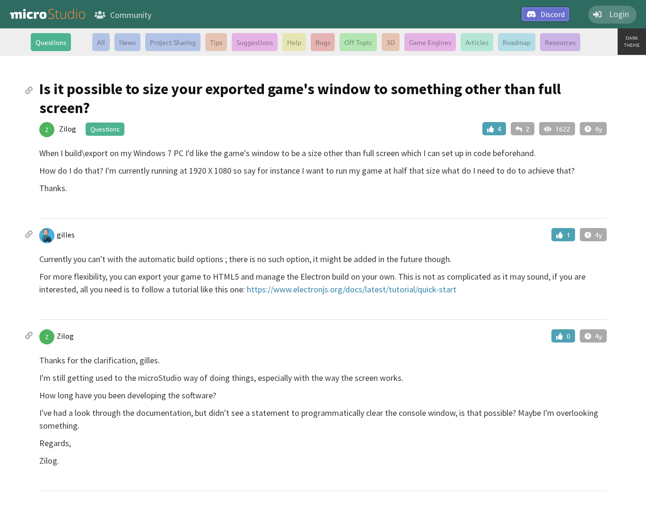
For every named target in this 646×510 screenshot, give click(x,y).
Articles (477, 42)
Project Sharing (173, 42)
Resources (560, 42)
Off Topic (358, 42)
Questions (50, 42)
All (101, 42)
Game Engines (430, 42)
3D (390, 42)
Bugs (322, 42)
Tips (216, 42)
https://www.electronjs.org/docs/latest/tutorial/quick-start (351, 289)
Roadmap (517, 42)
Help (294, 42)
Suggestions (254, 42)
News (127, 42)
